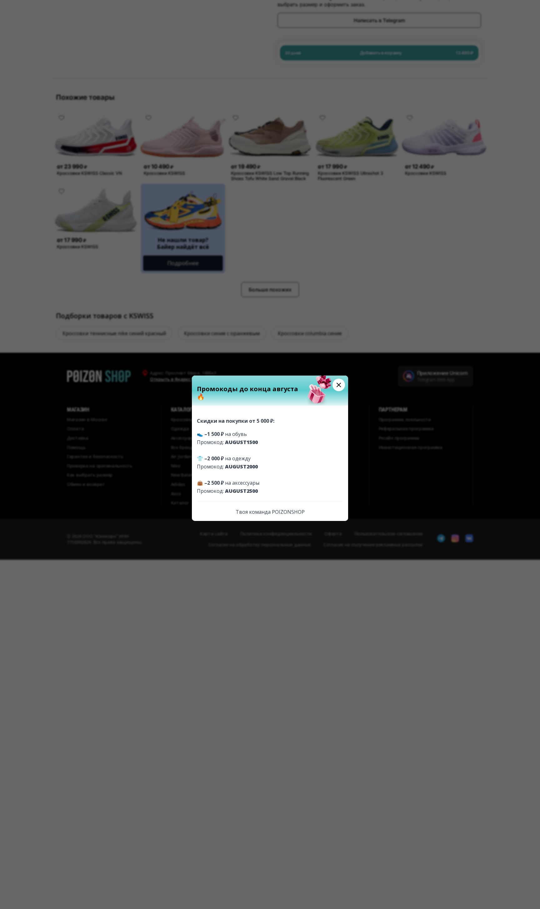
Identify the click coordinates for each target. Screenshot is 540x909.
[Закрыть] (338, 385)
